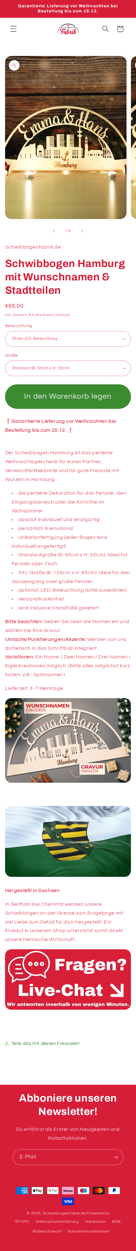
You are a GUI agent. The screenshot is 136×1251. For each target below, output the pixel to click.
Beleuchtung (18, 326)
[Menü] (13, 29)
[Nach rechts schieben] (82, 231)
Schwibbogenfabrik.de (64, 1213)
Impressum (95, 1221)
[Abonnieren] (115, 1157)
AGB (116, 1221)
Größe (11, 355)
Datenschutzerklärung (57, 1221)
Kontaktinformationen (89, 1231)
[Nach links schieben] (54, 231)
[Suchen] (105, 29)
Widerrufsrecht (47, 1231)
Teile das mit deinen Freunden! (45, 1043)
